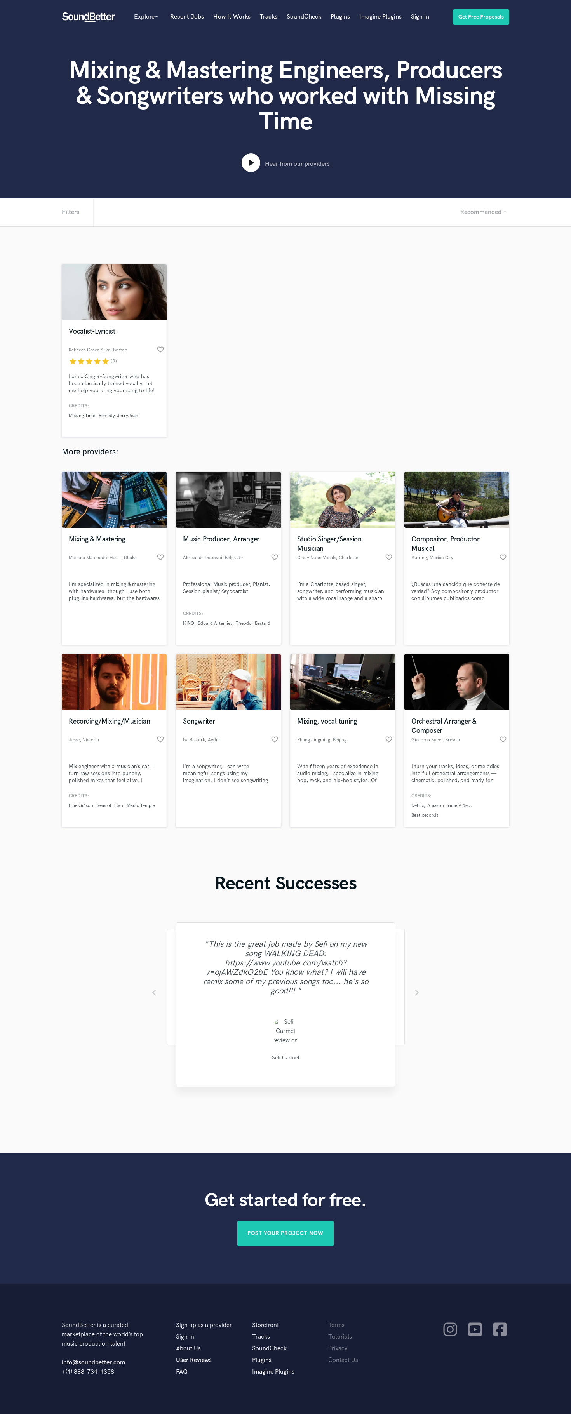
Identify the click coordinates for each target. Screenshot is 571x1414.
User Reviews (194, 1360)
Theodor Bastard (253, 623)
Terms (336, 1325)
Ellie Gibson (81, 806)
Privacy (338, 1348)
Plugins (340, 17)
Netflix (417, 806)
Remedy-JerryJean (118, 416)
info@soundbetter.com (93, 1362)
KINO (188, 623)
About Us (188, 1348)
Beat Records (424, 815)
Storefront (265, 1325)
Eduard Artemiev (215, 623)
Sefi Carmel (285, 1057)
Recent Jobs (187, 17)
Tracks (268, 17)
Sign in (420, 17)
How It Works (232, 17)
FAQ (182, 1372)
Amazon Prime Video (448, 806)
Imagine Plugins (380, 17)
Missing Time (82, 416)
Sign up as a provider (204, 1325)
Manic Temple (141, 806)
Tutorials (340, 1337)
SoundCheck (304, 17)
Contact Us (343, 1360)
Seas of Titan (110, 806)
